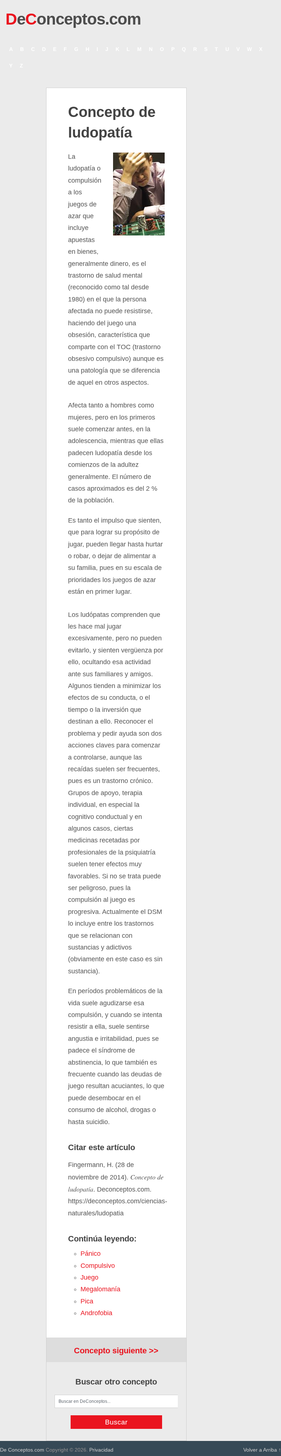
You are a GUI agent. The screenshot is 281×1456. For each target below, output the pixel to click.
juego (89, 1277)
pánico (90, 1253)
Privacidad (101, 1450)
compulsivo (97, 1265)
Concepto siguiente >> (116, 1350)
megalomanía (100, 1289)
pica (86, 1301)
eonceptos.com (73, 19)
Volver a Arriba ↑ (262, 1450)
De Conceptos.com (22, 1450)
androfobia (96, 1313)
